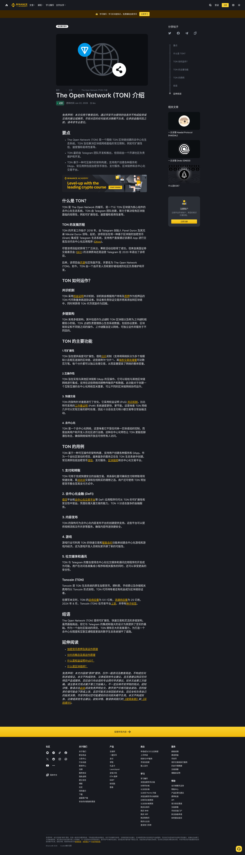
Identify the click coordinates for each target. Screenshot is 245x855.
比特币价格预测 (147, 800)
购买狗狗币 (145, 818)
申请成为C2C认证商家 (149, 751)
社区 (81, 787)
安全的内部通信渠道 (87, 801)
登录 (217, 5)
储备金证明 (175, 773)
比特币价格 (145, 786)
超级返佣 (175, 751)
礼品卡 (112, 766)
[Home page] (19, 5)
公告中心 (82, 758)
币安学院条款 (95, 842)
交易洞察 (175, 769)
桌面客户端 (83, 798)
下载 (81, 794)
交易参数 (175, 807)
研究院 (112, 783)
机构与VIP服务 (146, 758)
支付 (111, 758)
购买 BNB (144, 811)
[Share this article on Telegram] (186, 33)
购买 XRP (144, 814)
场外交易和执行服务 (179, 762)
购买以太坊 (145, 821)
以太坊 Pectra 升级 (148, 793)
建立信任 (82, 780)
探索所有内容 (120, 732)
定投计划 (113, 773)
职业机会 (82, 755)
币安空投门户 (176, 811)
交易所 (112, 751)
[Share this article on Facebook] (178, 33)
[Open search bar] (209, 5)
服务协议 (82, 773)
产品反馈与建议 (177, 793)
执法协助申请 (176, 814)
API (172, 800)
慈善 (111, 787)
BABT (112, 780)
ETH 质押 (113, 776)
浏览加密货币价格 (148, 782)
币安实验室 (145, 762)
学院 (111, 762)
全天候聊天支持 (177, 786)
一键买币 (113, 755)
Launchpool (114, 769)
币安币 (174, 758)
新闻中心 (82, 766)
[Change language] (233, 5)
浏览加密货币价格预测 (149, 796)
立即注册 (184, 221)
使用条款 (78, 842)
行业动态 (82, 762)
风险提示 (82, 791)
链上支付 (144, 766)
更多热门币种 (146, 825)
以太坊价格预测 (147, 803)
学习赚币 (144, 778)
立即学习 (144, 14)
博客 (81, 783)
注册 (225, 5)
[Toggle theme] (239, 5)
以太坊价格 (145, 789)
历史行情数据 (176, 766)
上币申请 (144, 755)
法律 (81, 769)
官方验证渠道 (176, 803)
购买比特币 (145, 807)
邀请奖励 (175, 755)
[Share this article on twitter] (169, 33)
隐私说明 (82, 776)
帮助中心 (175, 789)
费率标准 (175, 796)
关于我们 (82, 751)
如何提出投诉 (176, 818)
